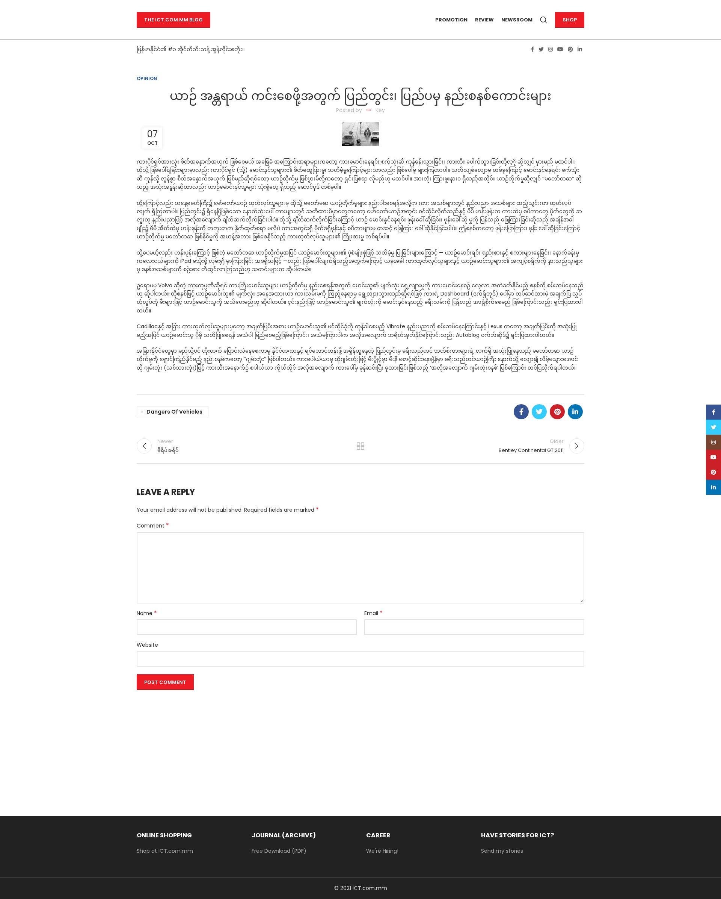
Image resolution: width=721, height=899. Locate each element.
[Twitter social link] (541, 49)
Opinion (147, 78)
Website (147, 645)
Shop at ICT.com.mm (165, 851)
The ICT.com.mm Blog (173, 19)
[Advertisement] (360, 745)
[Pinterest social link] (570, 49)
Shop (570, 19)
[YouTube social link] (560, 49)
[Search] (543, 19)
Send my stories (502, 851)
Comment (153, 526)
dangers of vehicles (174, 411)
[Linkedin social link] (579, 49)
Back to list (360, 445)
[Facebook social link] (532, 49)
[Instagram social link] (550, 49)
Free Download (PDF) (279, 851)
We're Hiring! (382, 851)
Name (147, 613)
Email (373, 613)
